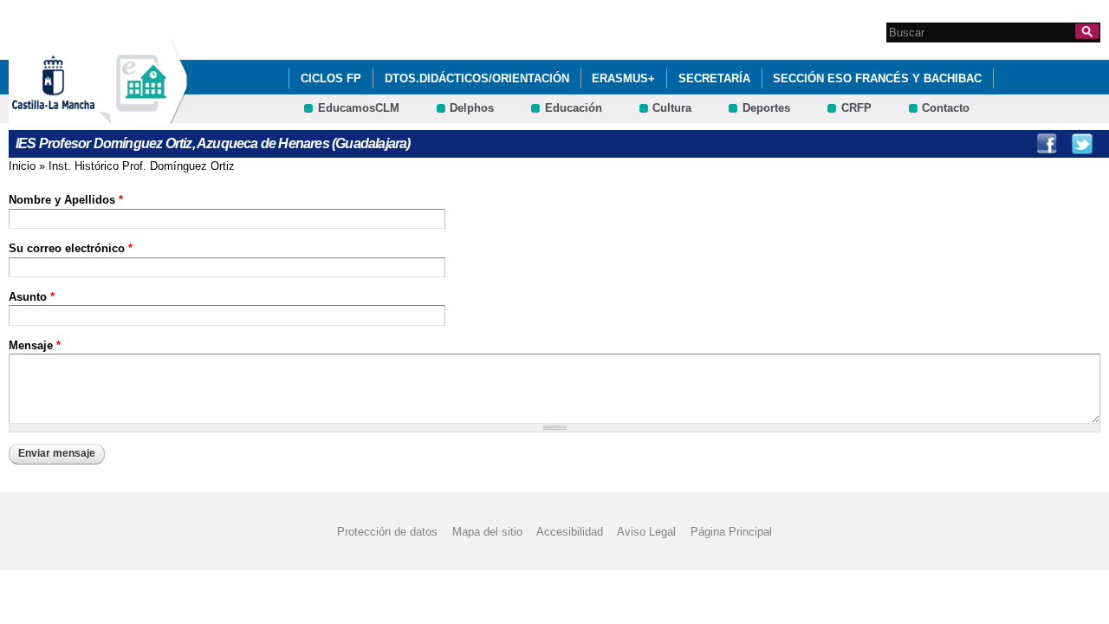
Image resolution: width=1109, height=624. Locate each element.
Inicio (22, 165)
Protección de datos (387, 531)
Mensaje (35, 345)
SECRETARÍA (714, 78)
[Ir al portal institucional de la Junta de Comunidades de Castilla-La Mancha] (75, 115)
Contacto (946, 107)
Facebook (1046, 143)
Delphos (472, 107)
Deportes (766, 107)
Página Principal (731, 531)
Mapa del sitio (487, 531)
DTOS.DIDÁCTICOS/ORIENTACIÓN (477, 78)
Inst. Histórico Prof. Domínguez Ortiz (142, 165)
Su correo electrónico (71, 248)
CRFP (856, 107)
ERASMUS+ (623, 78)
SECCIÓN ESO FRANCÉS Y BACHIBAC (877, 78)
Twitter (1082, 143)
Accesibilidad (569, 531)
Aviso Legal (646, 531)
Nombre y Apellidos (66, 199)
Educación (573, 107)
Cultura (671, 107)
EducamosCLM (358, 107)
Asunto (32, 296)
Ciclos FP (331, 78)
